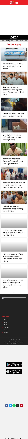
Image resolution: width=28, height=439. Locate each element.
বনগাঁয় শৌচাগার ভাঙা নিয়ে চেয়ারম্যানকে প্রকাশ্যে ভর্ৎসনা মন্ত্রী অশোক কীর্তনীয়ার (13, 209)
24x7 (14, 37)
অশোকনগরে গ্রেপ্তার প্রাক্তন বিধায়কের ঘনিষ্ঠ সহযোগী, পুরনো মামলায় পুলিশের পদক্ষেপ (13, 161)
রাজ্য (17, 41)
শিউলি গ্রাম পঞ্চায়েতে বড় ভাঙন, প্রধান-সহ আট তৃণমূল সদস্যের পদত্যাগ (13, 66)
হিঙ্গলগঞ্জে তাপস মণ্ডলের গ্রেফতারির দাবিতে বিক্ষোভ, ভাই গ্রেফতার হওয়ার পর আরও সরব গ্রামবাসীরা (14, 185)
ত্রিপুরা (21, 41)
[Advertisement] (14, 20)
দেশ (11, 41)
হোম (3, 41)
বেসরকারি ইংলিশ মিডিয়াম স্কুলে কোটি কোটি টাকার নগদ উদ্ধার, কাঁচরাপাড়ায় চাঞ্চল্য (12, 137)
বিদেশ (7, 41)
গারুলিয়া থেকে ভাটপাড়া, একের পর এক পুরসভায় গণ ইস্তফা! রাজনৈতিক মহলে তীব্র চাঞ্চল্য (13, 232)
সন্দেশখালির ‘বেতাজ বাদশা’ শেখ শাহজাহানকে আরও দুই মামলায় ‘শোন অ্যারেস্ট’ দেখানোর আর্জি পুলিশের (13, 258)
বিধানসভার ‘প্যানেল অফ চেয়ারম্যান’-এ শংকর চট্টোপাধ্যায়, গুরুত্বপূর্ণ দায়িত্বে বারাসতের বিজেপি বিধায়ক (13, 91)
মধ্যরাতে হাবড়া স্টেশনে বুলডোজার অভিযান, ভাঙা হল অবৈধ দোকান (13, 114)
